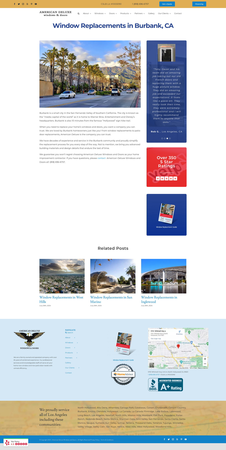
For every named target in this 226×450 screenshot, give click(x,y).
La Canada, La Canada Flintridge (136, 411)
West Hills (130, 426)
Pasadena (169, 415)
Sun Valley (110, 423)
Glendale (101, 411)
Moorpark (147, 415)
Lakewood (175, 411)
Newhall (109, 415)
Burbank (82, 411)
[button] (78, 13)
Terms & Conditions (107, 440)
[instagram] (23, 4)
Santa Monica (111, 419)
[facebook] (15, 4)
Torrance (157, 423)
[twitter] (19, 4)
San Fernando (156, 419)
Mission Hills (134, 415)
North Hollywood (87, 407)
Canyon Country (177, 407)
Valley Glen (99, 426)
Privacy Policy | (96, 440)
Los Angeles (98, 415)
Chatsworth (161, 407)
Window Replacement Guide (123, 360)
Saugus (90, 423)
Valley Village (85, 426)
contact (102, 158)
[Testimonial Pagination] (162, 138)
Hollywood (112, 411)
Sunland (99, 423)
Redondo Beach (94, 419)
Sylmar (121, 423)
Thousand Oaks (143, 423)
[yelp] (27, 4)
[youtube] (36, 4)
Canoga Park (127, 407)
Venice (120, 426)
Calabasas (140, 407)
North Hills (121, 415)
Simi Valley (142, 419)
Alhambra (113, 407)
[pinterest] (31, 4)
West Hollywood (145, 426)
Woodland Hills (163, 426)
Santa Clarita (171, 419)
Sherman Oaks (127, 419)
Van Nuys (111, 426)
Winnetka (178, 423)
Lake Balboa (161, 411)
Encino (91, 411)
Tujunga (167, 423)
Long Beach (84, 415)
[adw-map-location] (178, 329)
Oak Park (158, 415)
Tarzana (130, 423)
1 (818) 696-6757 (140, 4)
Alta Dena (102, 407)
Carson (150, 407)
